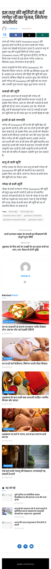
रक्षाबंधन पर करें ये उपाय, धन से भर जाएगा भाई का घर (24, 436)
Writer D (13, 28)
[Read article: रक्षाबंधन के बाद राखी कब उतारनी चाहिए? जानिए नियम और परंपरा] (25, 383)
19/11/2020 (19, 503)
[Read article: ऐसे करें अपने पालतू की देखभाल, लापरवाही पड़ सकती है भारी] (25, 456)
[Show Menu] (48, 4)
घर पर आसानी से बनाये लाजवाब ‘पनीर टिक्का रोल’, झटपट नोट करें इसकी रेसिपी (24, 328)
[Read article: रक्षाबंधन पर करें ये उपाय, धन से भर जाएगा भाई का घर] (25, 420)
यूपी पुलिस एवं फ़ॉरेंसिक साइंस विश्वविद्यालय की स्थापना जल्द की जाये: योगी (30, 497)
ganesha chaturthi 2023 (14, 220)
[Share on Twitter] (29, 35)
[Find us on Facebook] (19, 546)
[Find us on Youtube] (31, 546)
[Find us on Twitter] (25, 546)
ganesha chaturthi (32, 215)
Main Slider (9, 322)
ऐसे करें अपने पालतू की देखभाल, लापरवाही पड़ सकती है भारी (23, 473)
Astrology (13, 211)
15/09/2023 (26, 28)
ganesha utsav (36, 220)
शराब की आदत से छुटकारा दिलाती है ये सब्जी (30, 523)
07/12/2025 (20, 528)
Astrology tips (27, 211)
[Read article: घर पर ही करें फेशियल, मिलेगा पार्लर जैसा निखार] (25, 349)
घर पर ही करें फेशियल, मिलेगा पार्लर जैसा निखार (24, 363)
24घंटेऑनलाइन (28, 564)
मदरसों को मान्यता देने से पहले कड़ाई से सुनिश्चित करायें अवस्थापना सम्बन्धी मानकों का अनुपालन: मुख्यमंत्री (30, 511)
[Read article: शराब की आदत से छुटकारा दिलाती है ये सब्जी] (7, 525)
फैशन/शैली (8, 358)
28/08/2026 (7, 333)
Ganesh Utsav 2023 (12, 215)
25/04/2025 (20, 517)
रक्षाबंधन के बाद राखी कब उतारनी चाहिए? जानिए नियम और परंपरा (25, 399)
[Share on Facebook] (15, 35)
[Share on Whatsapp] (42, 35)
